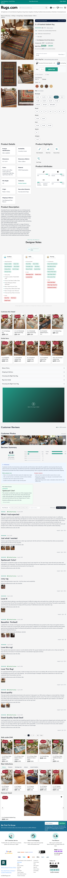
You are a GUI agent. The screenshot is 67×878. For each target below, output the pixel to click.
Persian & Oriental (8, 12)
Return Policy (36, 869)
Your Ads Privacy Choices (8, 870)
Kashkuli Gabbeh (28, 15)
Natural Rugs (22, 12)
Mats (41, 12)
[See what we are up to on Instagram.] (53, 863)
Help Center (36, 865)
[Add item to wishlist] (10, 315)
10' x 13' (38, 104)
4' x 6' (50, 97)
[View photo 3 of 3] (12, 548)
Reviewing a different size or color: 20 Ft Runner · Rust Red (13, 632)
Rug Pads (38, 12)
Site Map (19, 867)
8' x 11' (50, 100)
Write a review (50, 27)
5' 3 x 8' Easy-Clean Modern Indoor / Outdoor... (6, 758)
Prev (25, 735)
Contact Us (36, 860)
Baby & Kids (33, 12)
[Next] (63, 324)
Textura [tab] (4, 767)
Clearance (64, 12)
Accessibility (36, 870)
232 (37, 735)
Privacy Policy (49, 827)
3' (41, 111)
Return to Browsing (5, 15)
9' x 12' (56, 100)
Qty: (37, 69)
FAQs (35, 864)
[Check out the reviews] (55, 870)
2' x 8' (43, 118)
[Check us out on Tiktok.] (55, 863)
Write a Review (61, 507)
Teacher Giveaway (21, 875)
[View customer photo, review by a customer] (34, 440)
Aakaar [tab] (26, 767)
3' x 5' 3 (44, 97)
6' (36, 132)
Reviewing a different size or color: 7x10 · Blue (11, 500)
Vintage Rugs (19, 15)
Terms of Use (4, 867)
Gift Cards (19, 862)
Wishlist (61, 7)
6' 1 (50, 111)
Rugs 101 (35, 867)
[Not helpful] (65, 614)
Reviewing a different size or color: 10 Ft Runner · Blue (12, 544)
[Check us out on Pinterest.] (58, 863)
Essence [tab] (10, 767)
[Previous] (2, 324)
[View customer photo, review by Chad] (24, 440)
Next (41, 735)
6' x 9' (62, 97)
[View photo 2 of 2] (8, 705)
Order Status (63, 1)
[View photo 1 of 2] (3, 705)
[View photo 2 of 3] (8, 548)
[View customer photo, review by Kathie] (15, 440)
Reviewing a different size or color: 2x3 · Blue (10, 527)
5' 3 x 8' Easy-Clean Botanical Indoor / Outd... (32, 758)
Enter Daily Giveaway (21, 874)
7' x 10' (37, 100)
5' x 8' (56, 97)
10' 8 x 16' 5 (52, 104)
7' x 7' (37, 139)
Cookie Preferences (6, 872)
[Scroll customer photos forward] (64, 440)
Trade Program (20, 872)
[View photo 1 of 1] (3, 587)
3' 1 (37, 111)
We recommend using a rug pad (51, 59)
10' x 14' (45, 104)
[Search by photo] (20, 7)
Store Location (20, 865)
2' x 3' (37, 97)
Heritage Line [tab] (18, 767)
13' (63, 111)
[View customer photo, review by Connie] (5, 440)
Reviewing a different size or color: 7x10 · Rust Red (11, 583)
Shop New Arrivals (33, 1)
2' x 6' (37, 118)
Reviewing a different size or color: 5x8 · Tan (10, 606)
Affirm (18, 869)
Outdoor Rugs (28, 12)
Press (35, 872)
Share (48, 74)
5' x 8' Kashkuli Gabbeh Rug (8, 817)
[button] (31, 22)
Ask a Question (40, 74)
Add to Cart (51, 69)
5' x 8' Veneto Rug (57, 331)
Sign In (54, 7)
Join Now (62, 823)
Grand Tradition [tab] (34, 767)
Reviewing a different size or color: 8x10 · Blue (10, 702)
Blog (18, 864)
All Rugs (3, 12)
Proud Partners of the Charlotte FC (24, 860)
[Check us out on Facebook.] (50, 863)
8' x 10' (44, 100)
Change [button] (44, 79)
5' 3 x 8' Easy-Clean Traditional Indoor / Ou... (57, 758)
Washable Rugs (16, 12)
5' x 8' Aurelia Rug (44, 756)
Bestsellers (19, 870)
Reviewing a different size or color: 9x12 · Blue (10, 653)
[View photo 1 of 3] (3, 548)
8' (59, 111)
